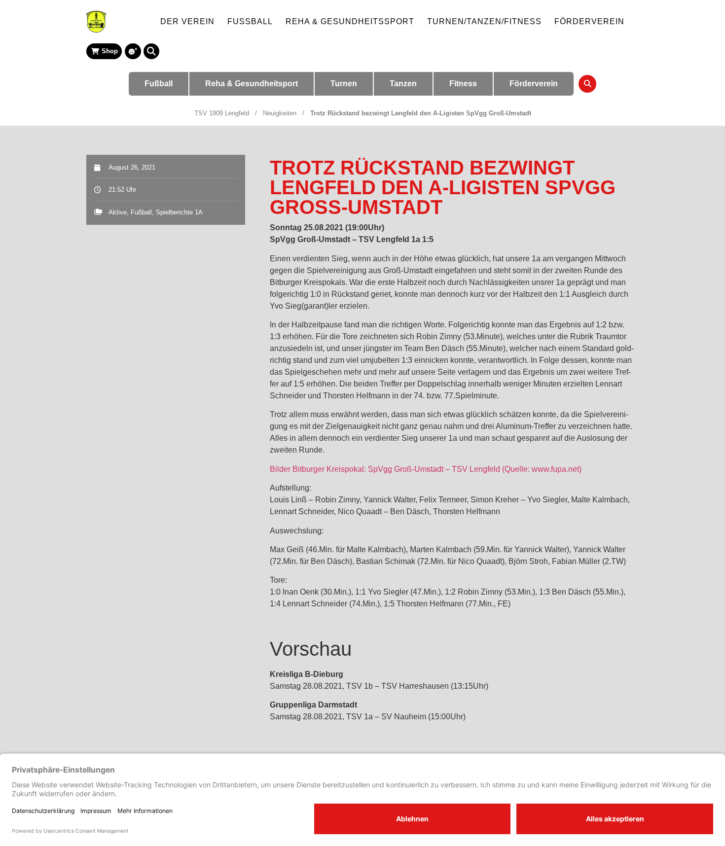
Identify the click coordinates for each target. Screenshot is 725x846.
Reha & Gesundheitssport (350, 21)
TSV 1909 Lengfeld (221, 113)
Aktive (118, 212)
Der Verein (187, 21)
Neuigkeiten (279, 113)
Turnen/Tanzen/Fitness (484, 21)
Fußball (250, 21)
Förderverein (589, 21)
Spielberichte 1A (179, 212)
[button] (151, 51)
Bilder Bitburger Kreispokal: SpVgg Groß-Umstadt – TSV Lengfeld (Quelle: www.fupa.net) (425, 469)
